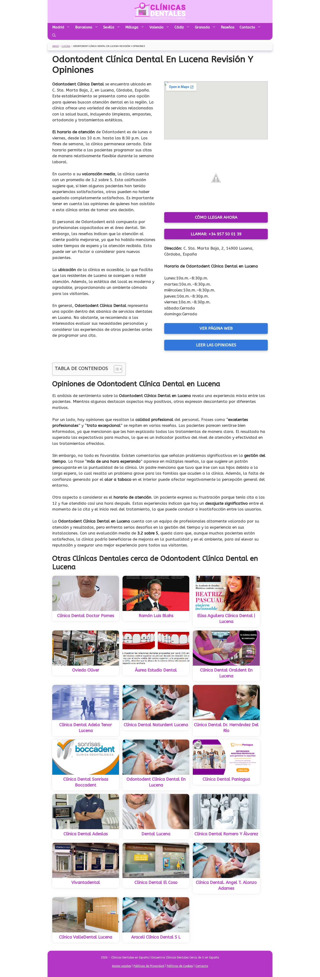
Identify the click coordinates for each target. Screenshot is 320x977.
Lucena (66, 46)
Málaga (131, 27)
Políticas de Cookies (180, 966)
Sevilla (108, 27)
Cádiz (179, 27)
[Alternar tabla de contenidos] (115, 369)
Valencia (156, 27)
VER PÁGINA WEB (216, 328)
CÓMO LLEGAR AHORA (216, 217)
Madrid (58, 27)
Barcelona (83, 27)
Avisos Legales (121, 966)
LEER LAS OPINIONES (216, 345)
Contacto (247, 27)
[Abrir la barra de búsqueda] (54, 35)
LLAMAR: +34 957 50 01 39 (216, 234)
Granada (202, 27)
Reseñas (227, 27)
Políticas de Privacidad (149, 966)
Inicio (55, 46)
